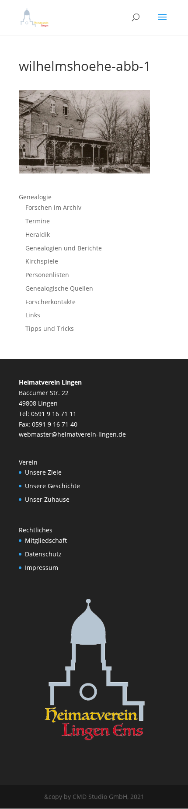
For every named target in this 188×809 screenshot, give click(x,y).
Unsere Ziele (43, 472)
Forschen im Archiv (53, 207)
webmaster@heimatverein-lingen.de (72, 434)
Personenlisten (47, 275)
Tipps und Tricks (49, 328)
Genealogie (35, 197)
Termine (37, 221)
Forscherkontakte (50, 302)
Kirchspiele (41, 261)
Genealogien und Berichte (63, 248)
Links (32, 315)
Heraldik (37, 234)
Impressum (41, 567)
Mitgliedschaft (46, 540)
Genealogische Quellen (59, 288)
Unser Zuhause (47, 499)
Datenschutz (43, 554)
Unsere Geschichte (52, 486)
